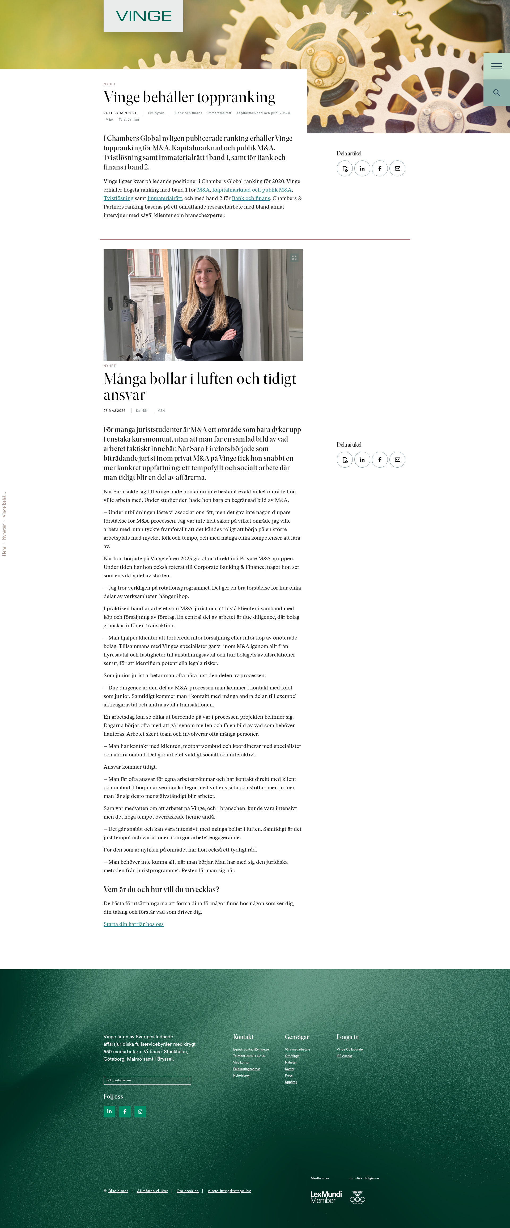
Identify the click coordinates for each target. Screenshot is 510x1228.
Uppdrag (291, 1081)
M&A (109, 119)
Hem (4, 551)
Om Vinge (292, 1055)
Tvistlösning (129, 119)
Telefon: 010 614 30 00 (249, 1055)
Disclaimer (118, 1191)
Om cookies (188, 1191)
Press (288, 1075)
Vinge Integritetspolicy (229, 1191)
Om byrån (156, 113)
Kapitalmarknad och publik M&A (263, 113)
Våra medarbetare (297, 1049)
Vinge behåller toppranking (4, 491)
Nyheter (4, 532)
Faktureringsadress (246, 1068)
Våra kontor (241, 1062)
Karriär (142, 411)
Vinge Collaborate (350, 1049)
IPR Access (344, 1055)
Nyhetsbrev (241, 1075)
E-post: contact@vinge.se (251, 1049)
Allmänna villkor (152, 1191)
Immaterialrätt (219, 113)
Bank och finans (188, 113)
